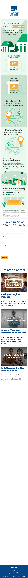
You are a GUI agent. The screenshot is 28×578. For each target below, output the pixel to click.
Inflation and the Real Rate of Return (13, 369)
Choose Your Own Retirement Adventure (13, 331)
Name (3, 228)
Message (4, 245)
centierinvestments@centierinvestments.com (14, 576)
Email (3, 236)
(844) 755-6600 (15, 570)
